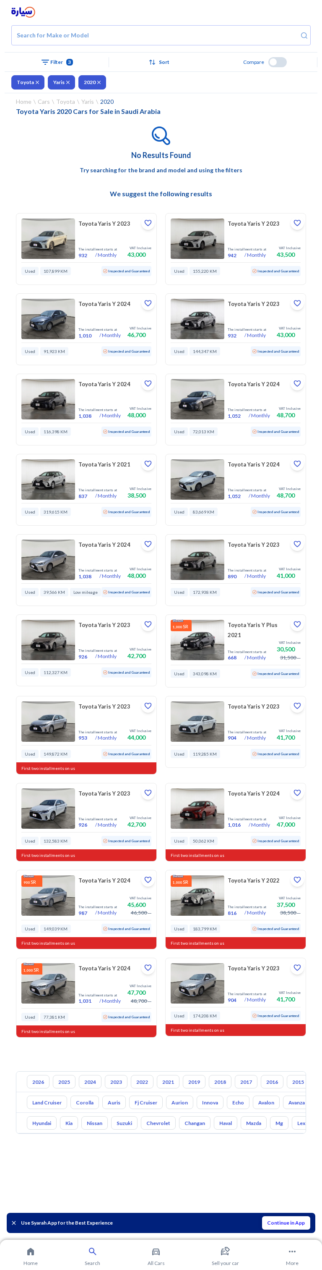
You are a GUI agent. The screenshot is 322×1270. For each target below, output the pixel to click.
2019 (194, 1082)
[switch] (277, 62)
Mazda (253, 1123)
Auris (114, 1102)
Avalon (266, 1102)
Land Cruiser (47, 1102)
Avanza (296, 1102)
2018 (220, 1082)
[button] (161, 62)
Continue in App (286, 1223)
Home (23, 101)
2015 (298, 1082)
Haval (225, 1123)
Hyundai (41, 1123)
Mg (279, 1123)
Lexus (304, 1123)
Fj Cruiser (146, 1102)
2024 (90, 1082)
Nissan (94, 1123)
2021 (168, 1082)
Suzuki (124, 1123)
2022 (142, 1082)
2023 (116, 1082)
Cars (44, 101)
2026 (38, 1082)
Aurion (179, 1102)
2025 (64, 1082)
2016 (272, 1082)
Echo (238, 1102)
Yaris (59, 82)
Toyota (25, 82)
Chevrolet (158, 1123)
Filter (60, 62)
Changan (194, 1123)
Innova (210, 1102)
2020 (90, 82)
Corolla (84, 1102)
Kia (69, 1123)
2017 (246, 1082)
